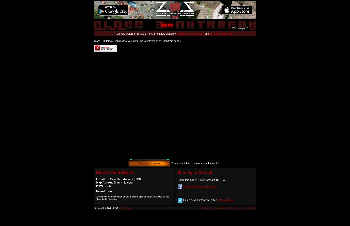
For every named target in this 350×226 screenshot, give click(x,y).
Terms (243, 208)
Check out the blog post (191, 33)
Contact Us (207, 208)
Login (253, 28)
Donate (234, 208)
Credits (252, 208)
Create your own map (149, 163)
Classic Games (221, 208)
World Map (100, 28)
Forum (121, 28)
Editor (112, 28)
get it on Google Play (221, 33)
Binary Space (125, 208)
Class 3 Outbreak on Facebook (200, 186)
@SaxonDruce (226, 200)
